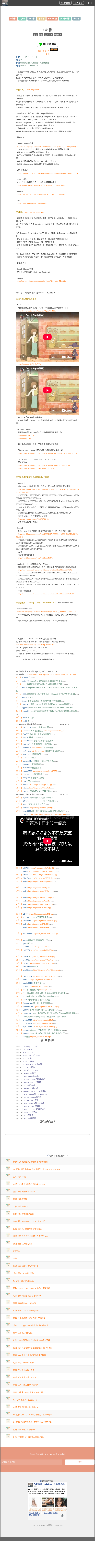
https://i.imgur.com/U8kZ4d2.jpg (40, 904)
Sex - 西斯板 (28, 1115)
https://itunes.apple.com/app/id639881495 (32, 203)
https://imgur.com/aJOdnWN (41, 980)
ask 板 (47, 30)
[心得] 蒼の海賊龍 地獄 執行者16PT (27, 1296)
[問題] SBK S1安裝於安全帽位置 (25, 1266)
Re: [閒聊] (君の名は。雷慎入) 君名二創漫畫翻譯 (32, 1415)
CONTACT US (58, 1525)
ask (46, 51)
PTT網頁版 (65, 3)
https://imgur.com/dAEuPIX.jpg (40, 927)
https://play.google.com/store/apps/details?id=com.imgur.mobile (41, 194)
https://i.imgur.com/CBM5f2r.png (43, 878)
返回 (47, 54)
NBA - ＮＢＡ (28, 1052)
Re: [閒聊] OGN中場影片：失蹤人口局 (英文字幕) (32, 1422)
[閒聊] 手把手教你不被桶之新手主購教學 (29, 1318)
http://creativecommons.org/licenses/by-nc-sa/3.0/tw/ (35, 645)
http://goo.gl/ (30, 212)
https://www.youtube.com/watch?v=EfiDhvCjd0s (47, 814)
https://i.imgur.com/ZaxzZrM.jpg (40, 898)
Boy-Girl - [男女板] (31, 1088)
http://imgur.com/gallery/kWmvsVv (42, 871)
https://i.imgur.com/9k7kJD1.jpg (45, 921)
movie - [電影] (28, 1061)
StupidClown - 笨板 (31, 1100)
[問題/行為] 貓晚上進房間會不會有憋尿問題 (30, 1162)
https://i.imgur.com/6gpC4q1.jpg (40, 785)
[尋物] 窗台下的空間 (21, 1207)
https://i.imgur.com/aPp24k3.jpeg (45, 1027)
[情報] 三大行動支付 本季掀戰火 (25, 1385)
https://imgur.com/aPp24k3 (43, 1020)
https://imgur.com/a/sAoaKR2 (39, 901)
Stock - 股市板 (29, 1085)
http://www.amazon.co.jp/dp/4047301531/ (34, 519)
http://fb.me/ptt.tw (24, 438)
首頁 (39, 51)
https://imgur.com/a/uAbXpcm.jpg (41, 891)
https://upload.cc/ (45, 990)
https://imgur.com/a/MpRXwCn (42, 947)
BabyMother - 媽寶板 (32, 1106)
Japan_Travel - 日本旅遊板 (34, 1103)
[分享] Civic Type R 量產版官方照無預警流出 (30, 1325)
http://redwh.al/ (37, 748)
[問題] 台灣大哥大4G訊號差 (24, 1430)
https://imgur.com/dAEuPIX (38, 924)
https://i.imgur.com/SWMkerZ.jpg (43, 868)
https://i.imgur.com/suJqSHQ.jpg (42, 808)
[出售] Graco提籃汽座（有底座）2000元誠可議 (31, 1340)
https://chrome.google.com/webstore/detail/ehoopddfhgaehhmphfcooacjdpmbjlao (47, 146)
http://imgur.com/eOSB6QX (40, 1037)
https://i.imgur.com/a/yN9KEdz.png (46, 970)
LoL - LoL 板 (28, 1049)
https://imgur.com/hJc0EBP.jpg (39, 908)
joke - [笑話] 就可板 (30, 1070)
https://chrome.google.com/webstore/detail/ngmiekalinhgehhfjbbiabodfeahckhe (46, 612)
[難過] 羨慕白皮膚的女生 (23, 1244)
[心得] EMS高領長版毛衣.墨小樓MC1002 (29, 1184)
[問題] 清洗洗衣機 (20, 1199)
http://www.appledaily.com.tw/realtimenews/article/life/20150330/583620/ (46, 594)
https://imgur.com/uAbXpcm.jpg (40, 881)
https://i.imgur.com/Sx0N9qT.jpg (45, 875)
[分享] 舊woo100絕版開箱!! (23, 1273)
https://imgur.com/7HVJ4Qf (39, 788)
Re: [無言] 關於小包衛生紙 (23, 1281)
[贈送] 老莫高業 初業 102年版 (24, 1377)
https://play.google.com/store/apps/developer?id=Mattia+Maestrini (41, 281)
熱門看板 (48, 35)
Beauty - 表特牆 (30, 1118)
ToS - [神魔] (27, 1058)
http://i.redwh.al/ (38, 751)
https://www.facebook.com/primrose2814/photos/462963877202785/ (44, 465)
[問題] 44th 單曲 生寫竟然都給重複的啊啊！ (30, 1355)
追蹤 (35, 35)
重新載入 (57, 35)
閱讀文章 (16, 1251)
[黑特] (15, 1259)
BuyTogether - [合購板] (32, 1082)
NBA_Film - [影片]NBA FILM (35, 1094)
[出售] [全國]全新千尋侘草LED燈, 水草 (28, 1437)
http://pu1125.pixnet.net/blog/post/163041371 (35, 558)
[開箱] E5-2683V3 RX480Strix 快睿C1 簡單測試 (31, 1288)
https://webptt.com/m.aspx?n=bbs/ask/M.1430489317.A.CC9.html (51, 674)
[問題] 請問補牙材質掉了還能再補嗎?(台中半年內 (32, 1348)
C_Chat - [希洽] (29, 1067)
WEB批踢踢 (48, 1525)
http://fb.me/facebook (26, 435)
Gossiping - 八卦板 (30, 1046)
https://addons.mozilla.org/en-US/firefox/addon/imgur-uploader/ (41, 185)
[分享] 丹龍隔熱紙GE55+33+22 (25, 1192)
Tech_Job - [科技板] (31, 1076)
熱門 (90, 3)
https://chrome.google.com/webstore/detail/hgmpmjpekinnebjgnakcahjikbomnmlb (47, 173)
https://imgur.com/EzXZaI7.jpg (42, 950)
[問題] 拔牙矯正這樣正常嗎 (23, 1370)
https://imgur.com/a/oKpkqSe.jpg (46, 934)
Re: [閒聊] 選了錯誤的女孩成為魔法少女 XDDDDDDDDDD (36, 1169)
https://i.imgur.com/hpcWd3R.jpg (45, 976)
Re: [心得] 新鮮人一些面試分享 (25, 1400)
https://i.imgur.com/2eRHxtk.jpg (43, 957)
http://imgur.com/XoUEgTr (54, 731)
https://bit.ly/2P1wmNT (40, 986)
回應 (41, 35)
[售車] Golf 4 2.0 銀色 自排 (23, 1333)
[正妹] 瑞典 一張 (19, 1177)
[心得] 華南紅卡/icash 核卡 (23, 1363)
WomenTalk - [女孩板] (31, 1055)
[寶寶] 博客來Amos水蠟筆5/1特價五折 (28, 1392)
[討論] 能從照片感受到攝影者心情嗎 (27, 1229)
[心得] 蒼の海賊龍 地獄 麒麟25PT (26, 1407)
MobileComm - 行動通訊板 (34, 1079)
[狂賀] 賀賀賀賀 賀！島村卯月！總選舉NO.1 (30, 1236)
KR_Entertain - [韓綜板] (33, 1097)
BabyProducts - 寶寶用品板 (34, 1109)
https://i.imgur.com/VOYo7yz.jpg (43, 960)
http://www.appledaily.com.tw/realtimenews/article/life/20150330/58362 (45, 570)
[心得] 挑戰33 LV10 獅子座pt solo (26, 1311)
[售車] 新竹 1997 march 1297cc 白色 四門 (29, 1221)
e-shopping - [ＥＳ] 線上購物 (35, 1091)
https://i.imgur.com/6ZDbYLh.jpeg (46, 1007)
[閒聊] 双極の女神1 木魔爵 (23, 1214)
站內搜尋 (78, 3)
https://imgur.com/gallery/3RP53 (45, 771)
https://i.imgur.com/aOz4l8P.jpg (41, 914)
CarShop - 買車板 (30, 1112)
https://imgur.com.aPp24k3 (43, 1023)
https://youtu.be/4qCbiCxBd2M (29, 364)
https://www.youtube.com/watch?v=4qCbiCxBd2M (37, 311)
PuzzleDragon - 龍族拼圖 (32, 1064)
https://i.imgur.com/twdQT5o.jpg (41, 963)
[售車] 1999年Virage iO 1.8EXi (24, 1303)
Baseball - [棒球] (30, 1073)
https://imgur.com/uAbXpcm (39, 888)
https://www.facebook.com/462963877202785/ (36, 468)
